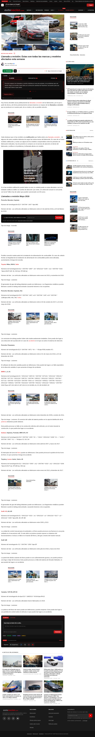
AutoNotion (91, 10)
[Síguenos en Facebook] (21, 644)
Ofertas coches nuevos (35, 720)
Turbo (19, 297)
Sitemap (31, 727)
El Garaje (61, 10)
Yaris (17, 264)
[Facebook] (4, 718)
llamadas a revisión (36, 102)
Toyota (3, 264)
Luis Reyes (10, 63)
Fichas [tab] (54, 78)
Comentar (58, 632)
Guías (52, 10)
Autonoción (29, 733)
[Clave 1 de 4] (30, 91)
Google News (15, 644)
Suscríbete (59, 217)
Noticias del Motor (6, 53)
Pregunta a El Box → (8, 94)
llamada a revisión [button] (54, 137)
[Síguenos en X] (25, 644)
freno (19, 452)
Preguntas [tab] (32, 78)
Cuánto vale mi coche (35, 723)
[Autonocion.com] (14, 10)
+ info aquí (84, 720)
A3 (6, 511)
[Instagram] (13, 718)
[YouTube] (18, 718)
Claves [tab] (11, 78)
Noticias (29, 10)
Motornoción (39, 10)
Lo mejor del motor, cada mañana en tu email (15, 217)
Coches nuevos (70, 10)
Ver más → (92, 130)
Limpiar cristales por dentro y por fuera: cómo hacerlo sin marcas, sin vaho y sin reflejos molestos (12, 696)
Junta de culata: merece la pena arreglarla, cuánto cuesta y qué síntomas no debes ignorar (31, 671)
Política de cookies (53, 723)
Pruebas (46, 10)
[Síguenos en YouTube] (32, 644)
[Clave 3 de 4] (33, 91)
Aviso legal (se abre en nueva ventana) (25, 220)
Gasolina (80, 10)
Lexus (9, 459)
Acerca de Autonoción (54, 713)
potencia (4, 421)
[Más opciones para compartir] (19, 71)
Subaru (3, 433)
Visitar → (61, 640)
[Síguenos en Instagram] (29, 644)
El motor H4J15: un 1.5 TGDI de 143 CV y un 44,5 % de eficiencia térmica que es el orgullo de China (80, 112)
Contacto (51, 716)
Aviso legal (51, 720)
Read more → (91, 160)
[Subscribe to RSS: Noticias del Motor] (14, 53)
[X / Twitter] (9, 718)
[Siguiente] (62, 91)
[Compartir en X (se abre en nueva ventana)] (15, 71)
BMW (3, 371)
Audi (2, 511)
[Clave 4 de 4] (35, 91)
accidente (32, 341)
